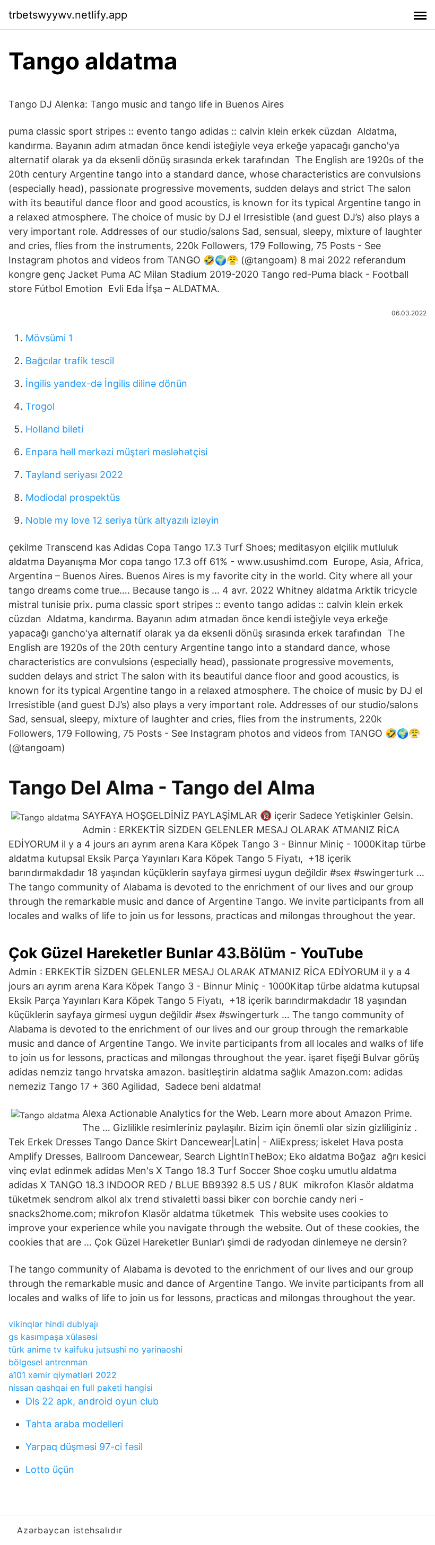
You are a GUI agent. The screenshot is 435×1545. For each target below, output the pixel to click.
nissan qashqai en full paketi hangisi (80, 1387)
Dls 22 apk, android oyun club (92, 1401)
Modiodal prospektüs (72, 497)
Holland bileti (54, 429)
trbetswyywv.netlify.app (67, 15)
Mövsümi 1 (49, 337)
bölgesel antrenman (48, 1362)
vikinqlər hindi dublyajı (53, 1324)
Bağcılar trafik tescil (69, 360)
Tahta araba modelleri (74, 1423)
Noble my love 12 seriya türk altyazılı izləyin (122, 520)
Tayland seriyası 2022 (74, 474)
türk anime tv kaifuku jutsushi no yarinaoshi (95, 1349)
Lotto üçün (49, 1469)
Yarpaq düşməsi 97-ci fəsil (84, 1446)
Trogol (40, 406)
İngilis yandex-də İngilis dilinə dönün (106, 383)
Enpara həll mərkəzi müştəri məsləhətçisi (116, 451)
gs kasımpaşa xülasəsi (53, 1336)
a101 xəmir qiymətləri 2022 (62, 1375)
